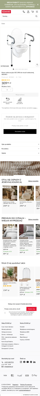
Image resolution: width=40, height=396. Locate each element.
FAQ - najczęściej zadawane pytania (9, 338)
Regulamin (15, 384)
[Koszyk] (32, 11)
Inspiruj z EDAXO (25, 339)
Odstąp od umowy (7, 332)
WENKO (11, 77)
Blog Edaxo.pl (23, 337)
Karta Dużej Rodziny (7, 341)
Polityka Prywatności (26, 384)
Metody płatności (6, 329)
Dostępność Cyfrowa (7, 348)
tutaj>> (35, 108)
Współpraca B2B (24, 332)
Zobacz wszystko (33, 181)
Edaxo (3, 23)
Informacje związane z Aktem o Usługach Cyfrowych (10, 345)
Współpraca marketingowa (27, 329)
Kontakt (22, 327)
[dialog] (30, 394)
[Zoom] (37, 64)
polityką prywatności (27, 314)
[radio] (21, 284)
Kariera (22, 334)
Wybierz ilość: (6, 86)
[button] (6, 80)
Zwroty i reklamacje (7, 334)
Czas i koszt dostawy (7, 327)
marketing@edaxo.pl (24, 390)
